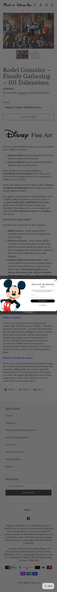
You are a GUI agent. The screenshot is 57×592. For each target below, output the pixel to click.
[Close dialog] (55, 281)
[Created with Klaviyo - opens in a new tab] (28, 312)
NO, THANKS (42, 305)
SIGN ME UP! (42, 301)
